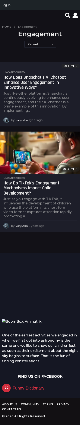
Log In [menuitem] (6, 5)
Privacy (63, 404)
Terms (48, 404)
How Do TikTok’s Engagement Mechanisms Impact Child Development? (31, 188)
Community (30, 404)
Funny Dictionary (28, 388)
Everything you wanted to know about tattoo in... (23, 301)
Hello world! (66, 268)
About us (9, 404)
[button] (67, 15)
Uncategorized (14, 72)
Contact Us (11, 409)
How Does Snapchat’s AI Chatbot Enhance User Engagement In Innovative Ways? (34, 82)
